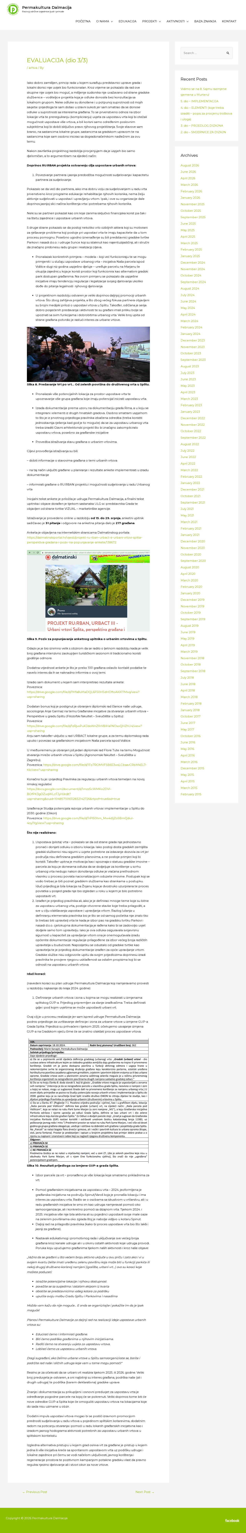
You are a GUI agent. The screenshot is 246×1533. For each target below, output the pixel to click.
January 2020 (190, 593)
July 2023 (187, 373)
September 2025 (193, 217)
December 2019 (192, 600)
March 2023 (189, 399)
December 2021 (192, 489)
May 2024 (188, 308)
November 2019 (192, 606)
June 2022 (188, 457)
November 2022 (193, 425)
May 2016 (187, 749)
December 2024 (193, 262)
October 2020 (191, 554)
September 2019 (193, 619)
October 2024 (191, 275)
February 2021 (191, 528)
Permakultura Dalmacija (47, 7)
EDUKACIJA (127, 21)
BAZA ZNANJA (205, 21)
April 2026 (188, 178)
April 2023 (188, 392)
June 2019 (188, 632)
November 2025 (193, 204)
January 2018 (190, 710)
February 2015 (191, 794)
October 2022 (191, 431)
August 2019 (190, 625)
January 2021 (190, 535)
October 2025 (191, 210)
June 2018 (188, 684)
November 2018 (192, 658)
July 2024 (187, 295)
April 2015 (188, 781)
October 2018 (191, 664)
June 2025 (188, 223)
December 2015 (192, 768)
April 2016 (188, 755)
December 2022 (193, 418)
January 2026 (190, 197)
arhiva (33, 68)
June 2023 (188, 379)
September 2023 (193, 360)
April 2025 (188, 236)
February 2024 (191, 327)
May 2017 (187, 729)
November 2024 (193, 269)
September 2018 (193, 671)
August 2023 (190, 366)
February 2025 (191, 249)
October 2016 (190, 736)
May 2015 (187, 775)
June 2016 (188, 742)
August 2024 (190, 288)
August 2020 (190, 567)
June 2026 (188, 171)
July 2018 (187, 677)
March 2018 (189, 697)
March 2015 (189, 788)
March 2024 (189, 321)
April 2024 (188, 314)
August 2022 (190, 444)
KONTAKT (229, 21)
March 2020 (189, 580)
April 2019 (188, 645)
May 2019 (187, 638)
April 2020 (188, 574)
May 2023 (188, 386)
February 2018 (191, 703)
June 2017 (188, 723)
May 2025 (188, 230)
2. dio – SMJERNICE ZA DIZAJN (203, 132)
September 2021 (193, 502)
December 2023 (193, 340)
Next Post (145, 1492)
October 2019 (191, 612)
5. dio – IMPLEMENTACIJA (200, 101)
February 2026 (191, 191)
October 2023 (191, 353)
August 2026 (190, 165)
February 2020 (191, 586)
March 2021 (189, 522)
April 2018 (188, 690)
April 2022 (188, 463)
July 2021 (187, 509)
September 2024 (193, 282)
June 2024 (188, 301)
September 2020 (193, 561)
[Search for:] (207, 53)
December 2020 (193, 541)
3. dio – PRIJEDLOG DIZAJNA (202, 125)
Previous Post (34, 1492)
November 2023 (193, 347)
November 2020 (193, 548)
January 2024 (190, 334)
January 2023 (190, 411)
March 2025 (189, 243)
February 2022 (191, 476)
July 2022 (187, 450)
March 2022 (189, 470)
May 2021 (187, 515)
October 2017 (190, 716)
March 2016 (189, 762)
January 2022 (190, 483)
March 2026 (189, 185)
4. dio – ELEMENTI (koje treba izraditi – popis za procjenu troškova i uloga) (206, 113)
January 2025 (190, 256)
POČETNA (83, 21)
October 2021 (190, 496)
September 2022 (193, 437)
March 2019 (189, 651)
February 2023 (191, 405)
